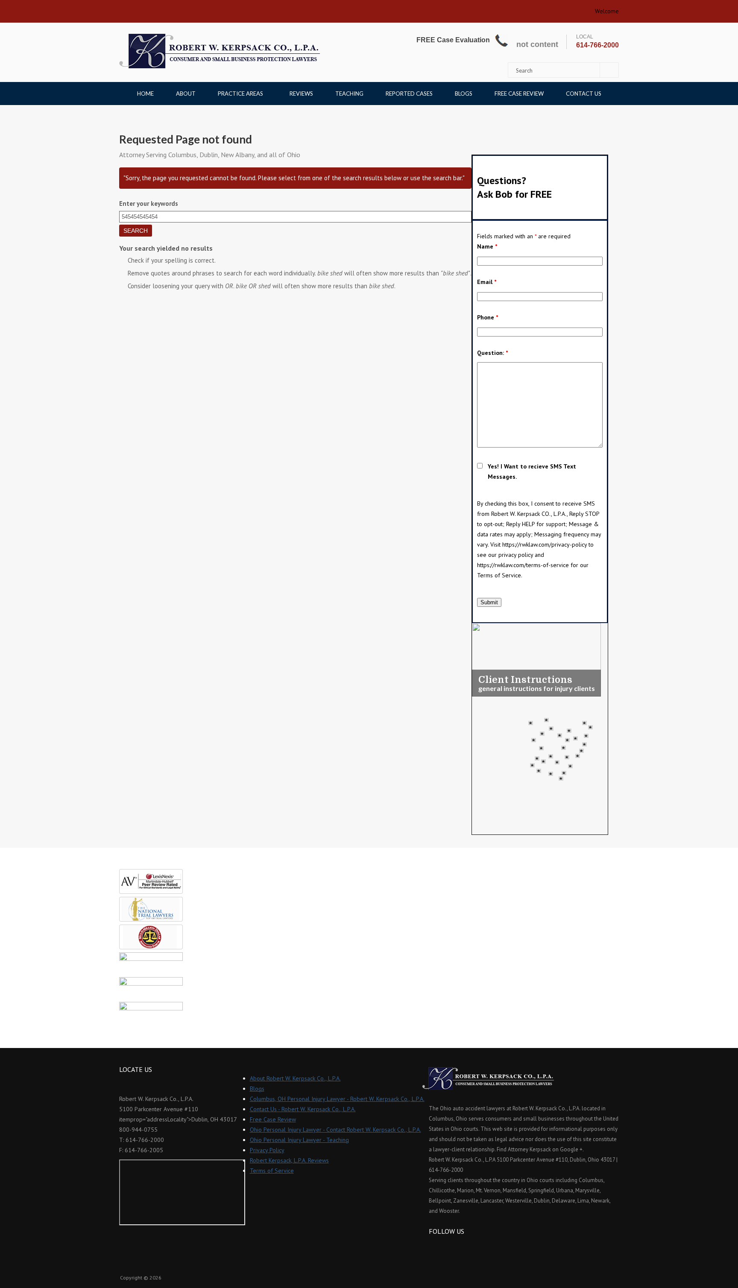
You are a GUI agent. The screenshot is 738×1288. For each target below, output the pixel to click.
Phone (487, 317)
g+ (458, 1247)
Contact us (583, 93)
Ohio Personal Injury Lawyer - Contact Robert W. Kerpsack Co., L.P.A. (335, 1129)
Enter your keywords (148, 203)
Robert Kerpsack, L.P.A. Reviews (289, 1160)
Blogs (463, 93)
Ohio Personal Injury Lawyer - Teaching (299, 1140)
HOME (145, 93)
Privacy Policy (267, 1150)
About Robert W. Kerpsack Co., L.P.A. (295, 1078)
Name (487, 246)
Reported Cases (409, 93)
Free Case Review (519, 93)
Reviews (301, 93)
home (129, 8)
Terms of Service (272, 1170)
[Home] (219, 51)
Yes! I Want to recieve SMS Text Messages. (532, 471)
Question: (492, 353)
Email (486, 282)
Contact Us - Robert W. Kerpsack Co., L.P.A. (303, 1109)
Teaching (349, 93)
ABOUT (186, 93)
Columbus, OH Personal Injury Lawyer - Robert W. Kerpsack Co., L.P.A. (337, 1099)
